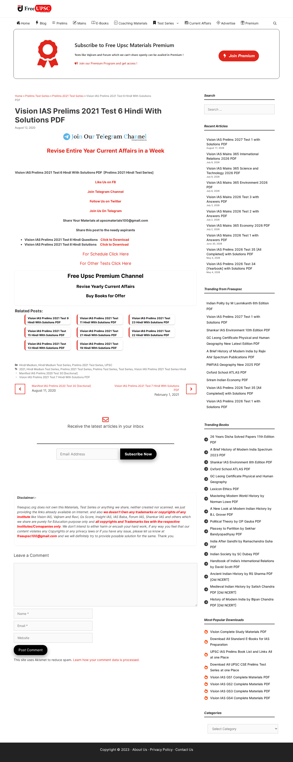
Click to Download (114, 240)
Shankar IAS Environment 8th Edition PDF (241, 462)
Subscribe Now (138, 454)
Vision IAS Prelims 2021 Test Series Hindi (160, 369)
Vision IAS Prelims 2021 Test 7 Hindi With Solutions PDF (54, 377)
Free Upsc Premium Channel (106, 276)
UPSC (108, 365)
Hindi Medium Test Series (54, 365)
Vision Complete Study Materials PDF (238, 632)
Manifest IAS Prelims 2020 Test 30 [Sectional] (48, 373)
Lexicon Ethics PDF (224, 489)
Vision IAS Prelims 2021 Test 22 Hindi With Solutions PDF (151, 333)
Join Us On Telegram (106, 211)
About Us (139, 749)
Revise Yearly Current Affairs (105, 286)
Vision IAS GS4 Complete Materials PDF (240, 698)
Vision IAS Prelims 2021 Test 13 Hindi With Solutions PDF (47, 346)
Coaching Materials (132, 23)
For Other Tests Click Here (105, 263)
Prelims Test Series (37, 96)
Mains (81, 23)
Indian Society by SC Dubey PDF (234, 554)
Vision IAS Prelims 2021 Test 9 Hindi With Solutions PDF (48, 320)
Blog (42, 23)
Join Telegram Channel (105, 192)
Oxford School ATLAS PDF (226, 372)
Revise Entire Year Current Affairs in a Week (105, 150)
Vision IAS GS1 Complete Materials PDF (240, 677)
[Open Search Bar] (275, 23)
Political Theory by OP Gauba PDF (235, 521)
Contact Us (184, 749)
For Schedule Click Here (106, 254)
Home (25, 23)
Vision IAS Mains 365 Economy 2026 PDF (238, 225)
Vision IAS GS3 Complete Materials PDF (240, 691)
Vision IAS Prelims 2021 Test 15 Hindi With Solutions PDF (47, 333)
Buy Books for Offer (105, 295)
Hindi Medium (28, 365)
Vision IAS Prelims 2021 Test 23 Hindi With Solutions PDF (151, 320)
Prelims (61, 23)
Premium (251, 23)
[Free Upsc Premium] (146, 54)
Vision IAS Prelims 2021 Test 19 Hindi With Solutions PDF (99, 346)
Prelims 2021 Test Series (68, 96)
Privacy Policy (161, 749)
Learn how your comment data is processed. (106, 660)
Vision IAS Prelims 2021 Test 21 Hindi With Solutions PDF (99, 333)
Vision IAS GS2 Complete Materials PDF (240, 684)
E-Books (102, 23)
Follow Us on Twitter (105, 201)
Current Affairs (199, 23)
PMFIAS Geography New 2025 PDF (233, 364)
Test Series (165, 23)
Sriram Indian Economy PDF (227, 380)
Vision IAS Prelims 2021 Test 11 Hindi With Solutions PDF (99, 320)
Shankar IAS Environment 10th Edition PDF (238, 330)
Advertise (227, 23)
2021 (22, 369)
